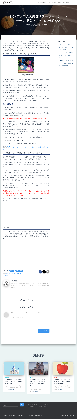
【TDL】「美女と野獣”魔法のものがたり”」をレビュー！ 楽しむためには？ (66, 47)
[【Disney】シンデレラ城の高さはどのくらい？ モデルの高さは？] (14, 368)
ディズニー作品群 (52, 2)
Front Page (12, 415)
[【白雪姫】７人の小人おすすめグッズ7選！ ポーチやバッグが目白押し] (63, 368)
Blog (5, 415)
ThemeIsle (71, 415)
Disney (11, 270)
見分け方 (6, 275)
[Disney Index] (8, 2)
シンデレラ (19, 273)
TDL (7, 273)
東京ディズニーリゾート (41, 2)
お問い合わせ (66, 2)
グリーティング (12, 273)
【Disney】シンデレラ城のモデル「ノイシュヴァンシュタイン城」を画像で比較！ (66, 63)
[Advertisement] (26, 213)
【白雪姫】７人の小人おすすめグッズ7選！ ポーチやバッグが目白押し (62, 381)
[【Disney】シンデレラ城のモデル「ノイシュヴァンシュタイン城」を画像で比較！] (38, 368)
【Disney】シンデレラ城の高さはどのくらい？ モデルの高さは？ (66, 55)
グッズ (59, 2)
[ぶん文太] (6, 282)
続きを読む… (12, 389)
